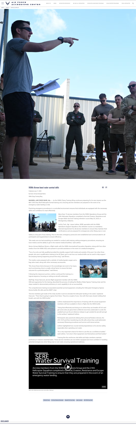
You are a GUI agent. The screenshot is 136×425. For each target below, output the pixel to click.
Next (129, 94)
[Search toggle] (133, 3)
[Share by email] (106, 187)
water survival (79, 400)
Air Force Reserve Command (57, 400)
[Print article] (103, 187)
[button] (2, 3)
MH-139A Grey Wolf (88, 400)
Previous (7, 94)
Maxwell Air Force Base (70, 400)
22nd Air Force (47, 400)
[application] (68, 367)
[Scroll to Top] (68, 417)
